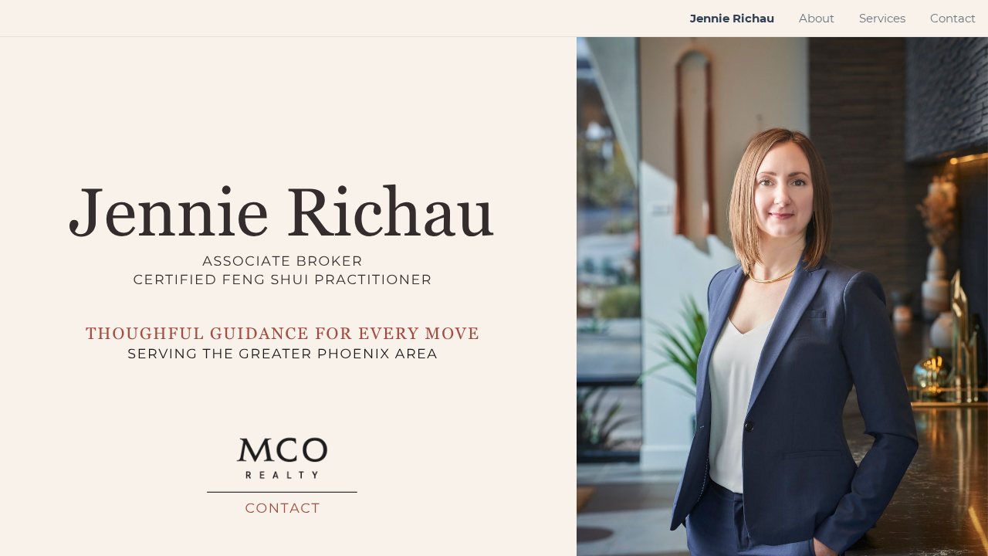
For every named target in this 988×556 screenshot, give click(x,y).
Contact (282, 508)
